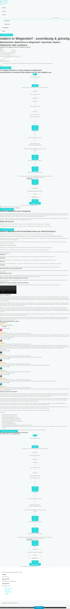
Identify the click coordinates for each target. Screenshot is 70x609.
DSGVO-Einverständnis (5, 61)
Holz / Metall (35, 101)
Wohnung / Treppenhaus (35, 106)
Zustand (35, 150)
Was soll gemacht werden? (35, 77)
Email (1, 54)
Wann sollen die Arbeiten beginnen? (35, 160)
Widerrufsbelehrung (8, 591)
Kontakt (6, 594)
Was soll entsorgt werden (35, 114)
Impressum (7, 593)
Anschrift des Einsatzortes (5, 56)
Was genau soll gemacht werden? (35, 145)
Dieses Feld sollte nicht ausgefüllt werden (29, 205)
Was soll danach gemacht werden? (35, 137)
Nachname (14, 51)
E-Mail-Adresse (35, 558)
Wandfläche (35, 98)
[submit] (35, 74)
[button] (6, 35)
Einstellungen (39, 607)
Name (1, 48)
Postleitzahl (35, 188)
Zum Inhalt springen (4, 0)
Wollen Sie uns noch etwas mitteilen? (35, 172)
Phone (1, 65)
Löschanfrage (7, 589)
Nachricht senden (5, 67)
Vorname (13, 49)
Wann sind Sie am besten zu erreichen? (35, 191)
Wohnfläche (35, 91)
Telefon (1, 53)
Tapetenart (35, 131)
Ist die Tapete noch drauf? (35, 94)
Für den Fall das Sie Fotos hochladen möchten (35, 177)
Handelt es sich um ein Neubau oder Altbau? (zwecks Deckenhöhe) (35, 87)
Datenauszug (7, 590)
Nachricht (2, 59)
